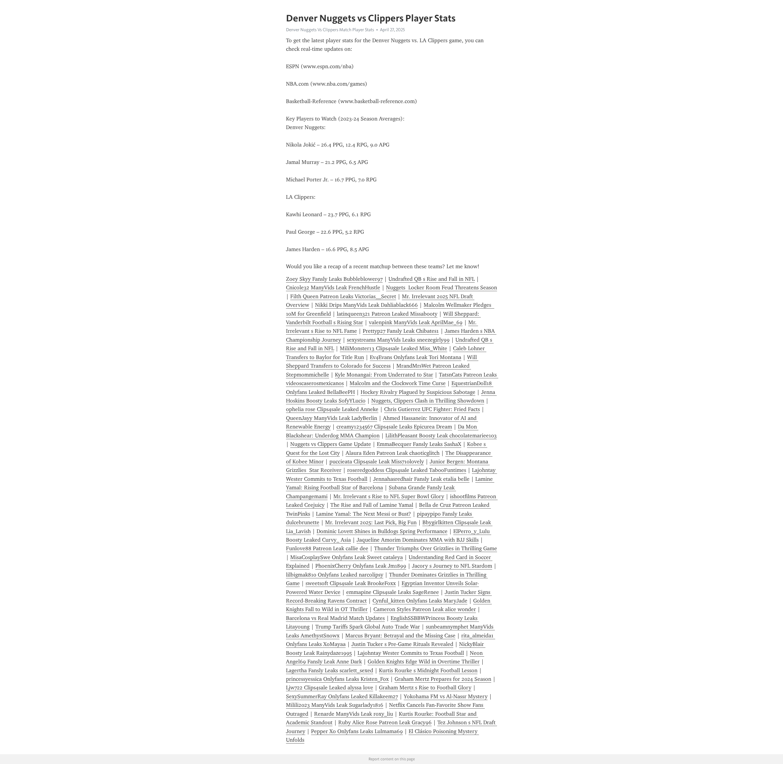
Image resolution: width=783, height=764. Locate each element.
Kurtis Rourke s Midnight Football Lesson (428, 670)
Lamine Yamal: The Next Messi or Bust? (363, 513)
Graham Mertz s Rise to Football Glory (425, 687)
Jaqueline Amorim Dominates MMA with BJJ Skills (418, 539)
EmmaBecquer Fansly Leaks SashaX (419, 444)
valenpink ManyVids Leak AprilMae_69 (415, 322)
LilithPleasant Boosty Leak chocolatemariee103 (441, 435)
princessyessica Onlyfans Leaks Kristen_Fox (337, 679)
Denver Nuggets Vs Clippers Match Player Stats (330, 29)
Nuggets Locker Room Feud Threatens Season (441, 287)
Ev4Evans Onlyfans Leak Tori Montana (415, 357)
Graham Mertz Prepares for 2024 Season (443, 679)
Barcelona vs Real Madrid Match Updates (335, 618)
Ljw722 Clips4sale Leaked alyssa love (329, 687)
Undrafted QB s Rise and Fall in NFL (431, 279)
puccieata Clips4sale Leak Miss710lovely (376, 461)
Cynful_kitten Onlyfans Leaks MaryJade (420, 600)
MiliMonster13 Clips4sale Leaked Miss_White (393, 348)
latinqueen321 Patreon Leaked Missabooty (387, 313)
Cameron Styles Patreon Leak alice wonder (424, 609)
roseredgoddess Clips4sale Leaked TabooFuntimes (406, 470)
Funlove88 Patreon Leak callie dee (327, 548)
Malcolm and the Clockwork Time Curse (398, 383)
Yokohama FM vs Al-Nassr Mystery (446, 696)
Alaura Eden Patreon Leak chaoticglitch (393, 453)
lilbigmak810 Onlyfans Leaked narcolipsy (334, 574)
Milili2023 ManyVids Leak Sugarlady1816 (334, 705)
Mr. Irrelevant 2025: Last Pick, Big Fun (371, 522)
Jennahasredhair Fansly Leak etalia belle (421, 479)
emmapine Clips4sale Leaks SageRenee (392, 592)
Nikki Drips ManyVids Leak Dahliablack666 (366, 305)
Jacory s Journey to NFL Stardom (452, 565)
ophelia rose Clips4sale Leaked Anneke (332, 409)
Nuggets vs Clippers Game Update (330, 444)
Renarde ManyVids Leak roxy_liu (353, 713)
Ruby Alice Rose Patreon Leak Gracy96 (385, 722)
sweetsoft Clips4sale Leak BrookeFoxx (351, 583)
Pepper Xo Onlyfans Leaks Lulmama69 (357, 731)
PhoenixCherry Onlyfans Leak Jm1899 (360, 565)
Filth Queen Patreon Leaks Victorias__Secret (343, 296)
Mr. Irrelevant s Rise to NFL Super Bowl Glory (388, 496)
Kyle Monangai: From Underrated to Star (384, 374)
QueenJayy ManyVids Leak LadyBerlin (331, 418)
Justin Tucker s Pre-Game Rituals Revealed (402, 644)
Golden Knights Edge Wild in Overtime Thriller (424, 661)
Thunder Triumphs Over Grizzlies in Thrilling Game (435, 548)
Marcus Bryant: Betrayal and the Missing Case (400, 635)
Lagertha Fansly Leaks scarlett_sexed (329, 670)
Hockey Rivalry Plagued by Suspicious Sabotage (418, 392)
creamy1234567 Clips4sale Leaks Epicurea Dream (394, 426)
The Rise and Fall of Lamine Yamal (371, 505)
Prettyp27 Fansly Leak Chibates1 (401, 331)
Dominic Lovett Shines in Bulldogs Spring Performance (382, 531)
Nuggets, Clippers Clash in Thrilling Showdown (427, 400)
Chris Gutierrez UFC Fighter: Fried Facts (432, 409)
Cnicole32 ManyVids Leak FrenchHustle (333, 287)
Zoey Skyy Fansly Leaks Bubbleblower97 (334, 279)
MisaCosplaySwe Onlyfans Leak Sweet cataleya (346, 557)
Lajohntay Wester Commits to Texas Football (411, 653)
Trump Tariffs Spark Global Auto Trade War (367, 626)
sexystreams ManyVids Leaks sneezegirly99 (398, 339)
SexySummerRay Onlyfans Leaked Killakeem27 (342, 696)
